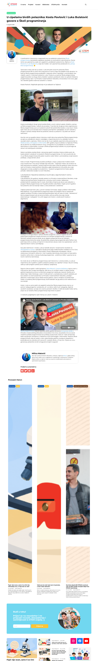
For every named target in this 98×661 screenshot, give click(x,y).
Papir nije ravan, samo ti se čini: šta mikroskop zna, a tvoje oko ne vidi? (19, 585)
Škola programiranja (27, 331)
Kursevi (37, 4)
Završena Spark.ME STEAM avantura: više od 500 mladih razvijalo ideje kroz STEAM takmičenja (77, 586)
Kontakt (64, 4)
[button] (22, 370)
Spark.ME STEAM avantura (81, 386)
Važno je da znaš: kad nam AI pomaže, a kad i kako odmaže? (48, 585)
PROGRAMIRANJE (11, 13)
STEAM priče (55, 4)
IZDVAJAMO (12, 386)
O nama (23, 4)
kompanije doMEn (67, 331)
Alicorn (65, 355)
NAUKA (18, 386)
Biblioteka (45, 4)
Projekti (30, 4)
